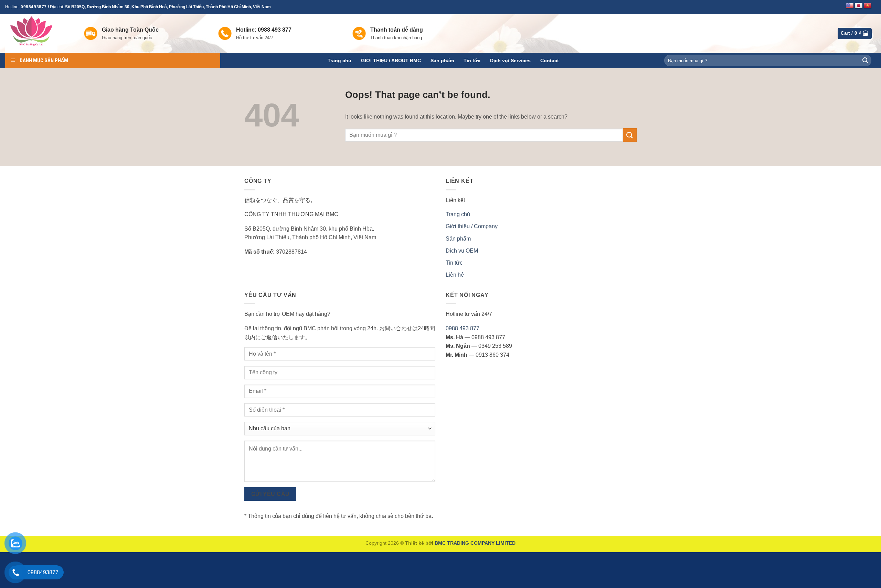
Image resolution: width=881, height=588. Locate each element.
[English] (850, 5)
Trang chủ (339, 60)
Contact (549, 60)
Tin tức (472, 60)
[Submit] (865, 60)
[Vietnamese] (867, 5)
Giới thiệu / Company (472, 226)
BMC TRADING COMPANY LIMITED (475, 543)
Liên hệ (455, 275)
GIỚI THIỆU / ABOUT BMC (391, 60)
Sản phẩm (442, 60)
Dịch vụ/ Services (510, 60)
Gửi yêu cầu (270, 494)
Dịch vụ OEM (462, 251)
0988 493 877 (462, 328)
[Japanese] (859, 5)
